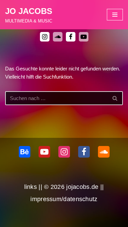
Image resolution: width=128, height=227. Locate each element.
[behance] (24, 152)
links (30, 186)
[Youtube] (83, 37)
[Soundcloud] (104, 152)
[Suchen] (115, 98)
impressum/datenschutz (63, 199)
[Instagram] (44, 37)
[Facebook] (70, 37)
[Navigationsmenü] (115, 14)
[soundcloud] (57, 37)
